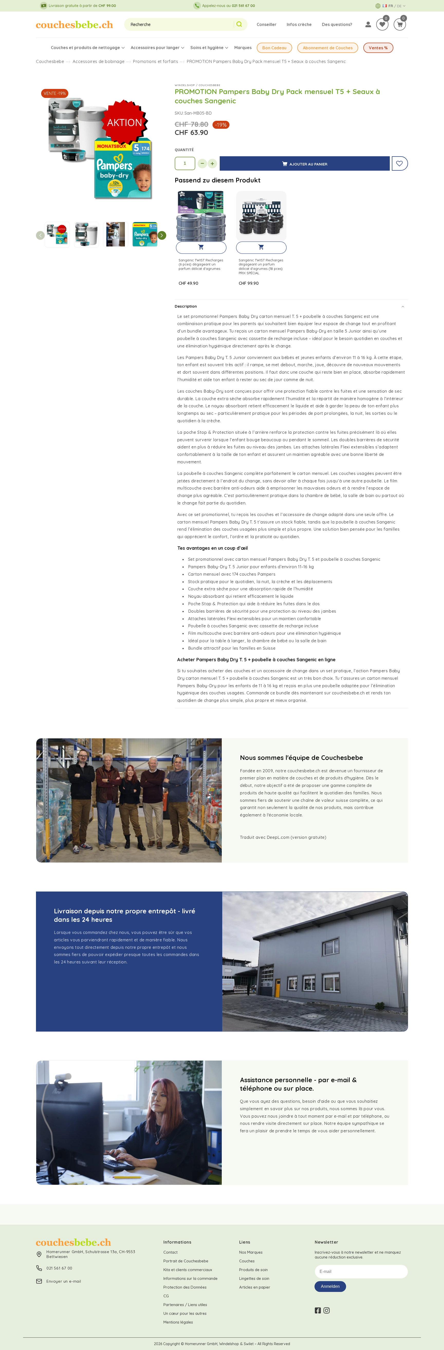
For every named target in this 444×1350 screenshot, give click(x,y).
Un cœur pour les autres (185, 1313)
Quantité (184, 149)
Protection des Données (185, 1287)
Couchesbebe (50, 61)
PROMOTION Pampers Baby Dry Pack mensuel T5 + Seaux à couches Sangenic (266, 61)
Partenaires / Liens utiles (185, 1304)
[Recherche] (240, 24)
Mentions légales (178, 1322)
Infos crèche (299, 24)
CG (166, 1295)
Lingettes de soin (254, 1278)
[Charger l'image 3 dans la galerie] (115, 235)
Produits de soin (253, 1269)
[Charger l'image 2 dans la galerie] (86, 235)
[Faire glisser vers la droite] (162, 235)
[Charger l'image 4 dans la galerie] (145, 235)
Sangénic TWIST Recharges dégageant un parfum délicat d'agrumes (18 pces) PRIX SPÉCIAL (261, 266)
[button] (400, 24)
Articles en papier (254, 1287)
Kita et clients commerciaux (187, 1269)
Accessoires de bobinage (98, 61)
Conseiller (266, 24)
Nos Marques (251, 1252)
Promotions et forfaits (155, 61)
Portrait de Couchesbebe (185, 1261)
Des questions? (337, 24)
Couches (247, 1261)
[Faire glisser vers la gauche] (40, 235)
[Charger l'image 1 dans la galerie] (57, 235)
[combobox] (179, 24)
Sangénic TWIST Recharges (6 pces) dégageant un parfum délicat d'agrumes (201, 264)
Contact (170, 1252)
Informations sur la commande (190, 1278)
